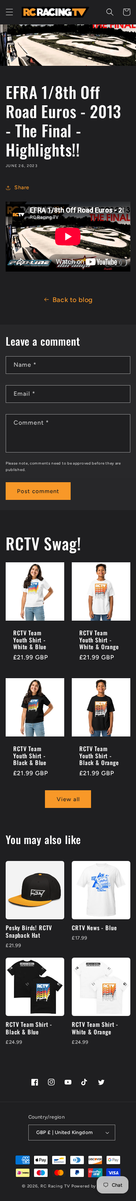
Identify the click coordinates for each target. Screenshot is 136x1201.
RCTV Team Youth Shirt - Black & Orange (99, 755)
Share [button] (21, 187)
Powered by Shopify (92, 1186)
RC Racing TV (55, 1186)
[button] (9, 12)
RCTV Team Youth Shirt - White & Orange (99, 639)
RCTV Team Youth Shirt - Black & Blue (29, 755)
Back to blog (73, 300)
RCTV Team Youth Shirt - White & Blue (29, 639)
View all (68, 799)
